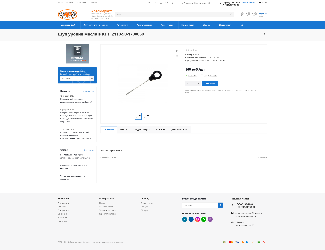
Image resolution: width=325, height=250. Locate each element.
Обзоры (144, 210)
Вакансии (62, 213)
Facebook (191, 219)
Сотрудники (63, 210)
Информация (106, 198)
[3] (191, 50)
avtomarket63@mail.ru (245, 216)
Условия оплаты (106, 206)
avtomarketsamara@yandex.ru (248, 213)
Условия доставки (107, 210)
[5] (196, 50)
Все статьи (89, 150)
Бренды (144, 206)
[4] (193, 50)
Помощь (103, 203)
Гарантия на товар (108, 213)
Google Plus (203, 219)
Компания (63, 198)
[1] (186, 50)
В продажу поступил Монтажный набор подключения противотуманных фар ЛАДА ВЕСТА (75, 135)
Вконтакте (184, 219)
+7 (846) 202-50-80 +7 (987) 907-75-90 (245, 205)
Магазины (62, 217)
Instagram (197, 219)
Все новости (88, 91)
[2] (189, 50)
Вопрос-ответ (147, 203)
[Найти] (231, 14)
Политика (62, 221)
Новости (62, 206)
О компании (63, 203)
